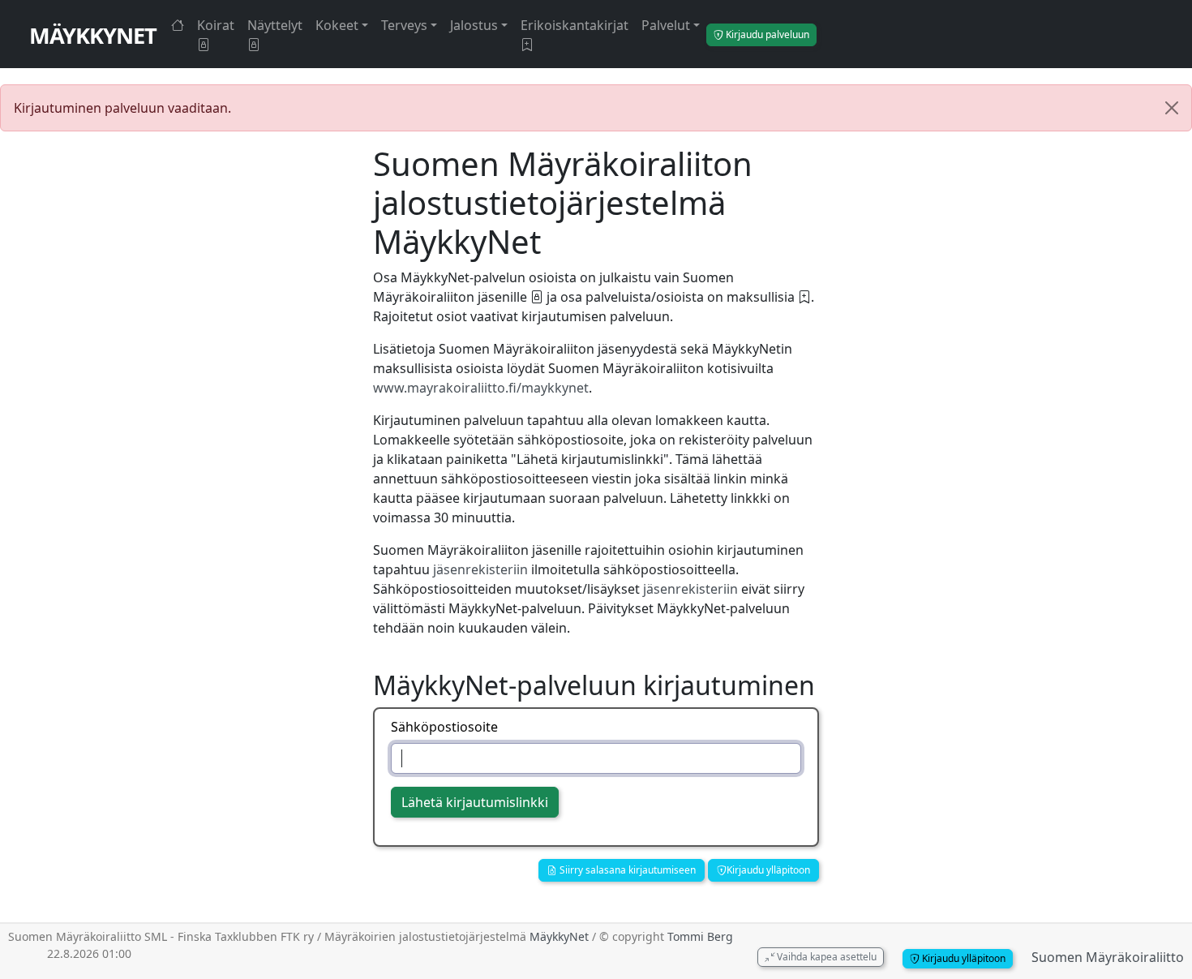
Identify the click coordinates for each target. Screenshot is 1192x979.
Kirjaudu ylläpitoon (768, 870)
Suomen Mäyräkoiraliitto (1107, 957)
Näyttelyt (274, 25)
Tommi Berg (700, 936)
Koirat (215, 25)
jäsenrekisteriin (480, 569)
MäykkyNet (93, 35)
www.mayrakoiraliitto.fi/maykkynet (481, 388)
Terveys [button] (404, 25)
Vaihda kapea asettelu (825, 957)
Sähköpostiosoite (444, 727)
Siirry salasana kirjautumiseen (626, 870)
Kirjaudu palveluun (766, 34)
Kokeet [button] (336, 25)
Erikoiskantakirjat (574, 25)
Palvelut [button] (665, 25)
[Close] (1171, 108)
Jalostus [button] (474, 25)
